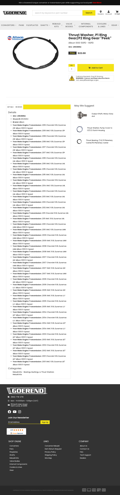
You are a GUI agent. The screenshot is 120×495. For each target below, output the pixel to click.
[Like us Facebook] (9, 412)
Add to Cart (97, 68)
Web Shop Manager (67, 490)
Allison (21, 122)
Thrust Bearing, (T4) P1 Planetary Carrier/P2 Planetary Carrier (99, 141)
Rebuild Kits (17, 372)
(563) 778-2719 (17, 397)
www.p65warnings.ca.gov (89, 80)
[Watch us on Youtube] (15, 412)
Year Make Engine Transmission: (27, 125)
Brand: (16, 122)
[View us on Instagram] (19, 412)
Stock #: (16, 119)
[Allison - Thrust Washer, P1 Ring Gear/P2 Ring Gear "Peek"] (15, 38)
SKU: (70, 47)
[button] (63, 13)
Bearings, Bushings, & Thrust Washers (39, 372)
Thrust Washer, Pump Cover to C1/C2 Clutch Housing (99, 129)
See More (97, 2)
